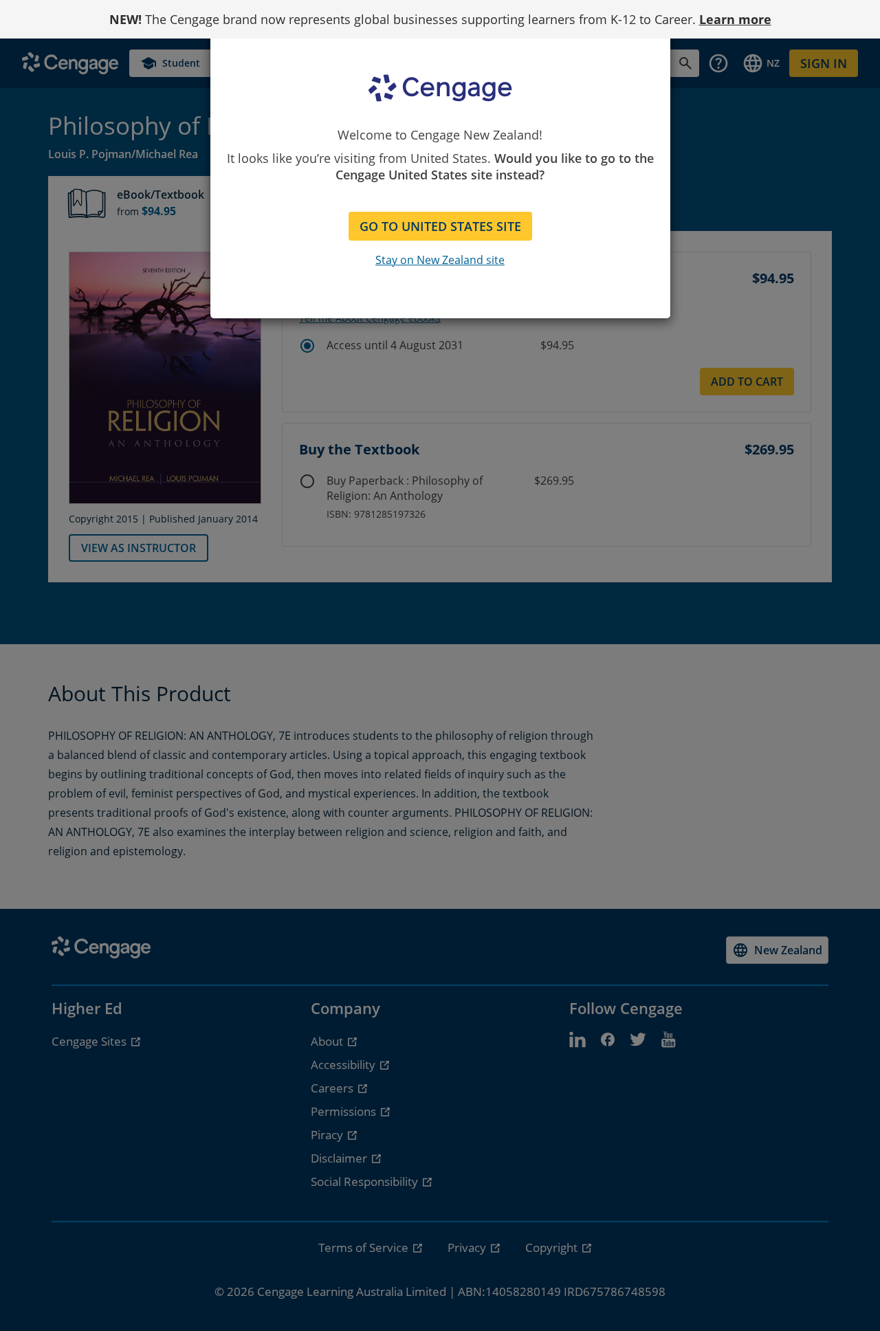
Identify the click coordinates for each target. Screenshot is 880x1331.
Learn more (735, 19)
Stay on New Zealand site (440, 259)
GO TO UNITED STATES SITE (440, 226)
